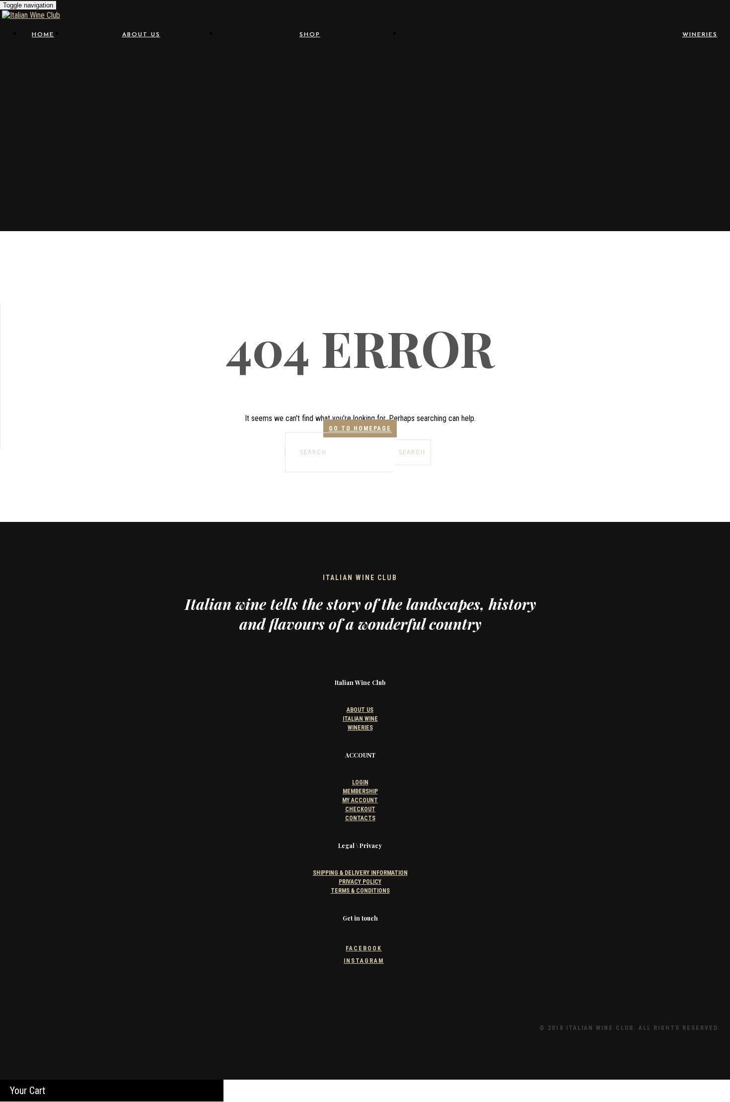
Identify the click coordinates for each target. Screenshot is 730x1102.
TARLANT (310, 152)
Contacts (141, 90)
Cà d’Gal (480, 81)
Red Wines (310, 81)
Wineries (700, 35)
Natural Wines (310, 71)
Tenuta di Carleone (480, 166)
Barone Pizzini (619, 71)
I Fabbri (619, 118)
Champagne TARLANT (480, 90)
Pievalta (480, 147)
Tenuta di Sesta (619, 166)
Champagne (310, 109)
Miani (619, 128)
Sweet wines (310, 186)
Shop (309, 35)
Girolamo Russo (480, 109)
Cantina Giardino (619, 81)
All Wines (310, 62)
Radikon (480, 156)
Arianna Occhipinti (619, 62)
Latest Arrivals (310, 205)
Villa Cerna (619, 175)
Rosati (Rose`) (310, 99)
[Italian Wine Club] (31, 15)
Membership (360, 791)
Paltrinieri (480, 137)
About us (141, 35)
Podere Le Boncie (619, 147)
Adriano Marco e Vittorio (480, 62)
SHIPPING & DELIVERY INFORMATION (360, 872)
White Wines (310, 90)
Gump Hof (480, 118)
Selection (141, 62)
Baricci (480, 71)
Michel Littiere (310, 143)
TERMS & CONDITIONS (360, 890)
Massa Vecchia (480, 128)
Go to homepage (360, 428)
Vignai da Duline (480, 175)
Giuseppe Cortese (619, 109)
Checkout (360, 809)
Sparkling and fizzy (310, 176)
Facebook (364, 948)
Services (141, 81)
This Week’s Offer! (310, 195)
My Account (360, 800)
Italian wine (141, 71)
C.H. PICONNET (310, 133)
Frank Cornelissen (480, 99)
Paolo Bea (619, 137)
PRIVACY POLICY (360, 881)
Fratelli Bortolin (619, 99)
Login (360, 782)
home (43, 35)
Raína (619, 156)
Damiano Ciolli (619, 90)
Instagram (364, 960)
